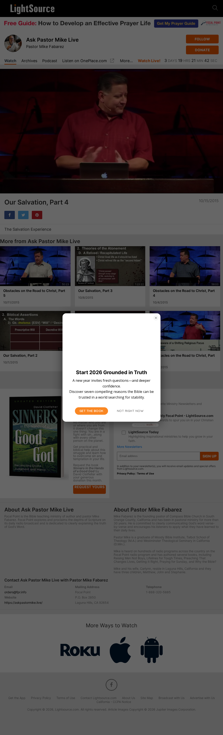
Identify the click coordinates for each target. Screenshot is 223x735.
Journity (150, 425)
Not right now (130, 411)
